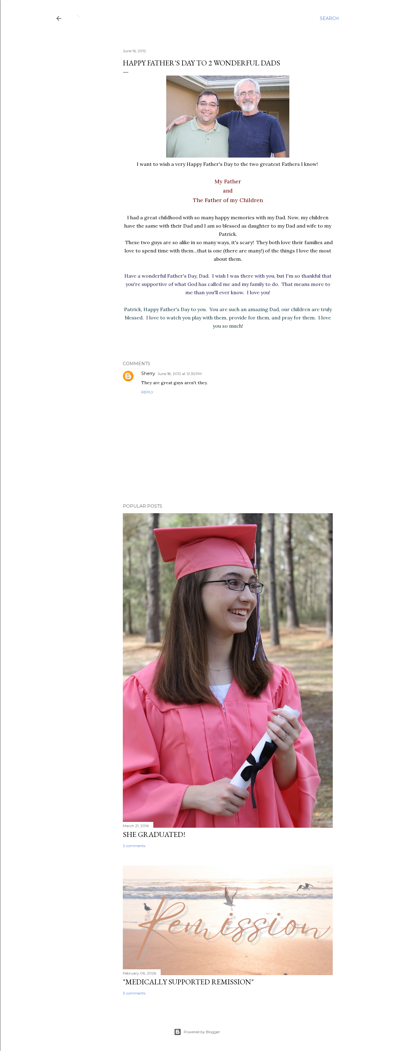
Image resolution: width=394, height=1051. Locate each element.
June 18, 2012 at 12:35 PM (180, 373)
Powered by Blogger (202, 1032)
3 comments (134, 993)
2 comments (134, 845)
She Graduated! (154, 834)
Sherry (148, 373)
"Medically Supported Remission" (188, 982)
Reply (147, 392)
